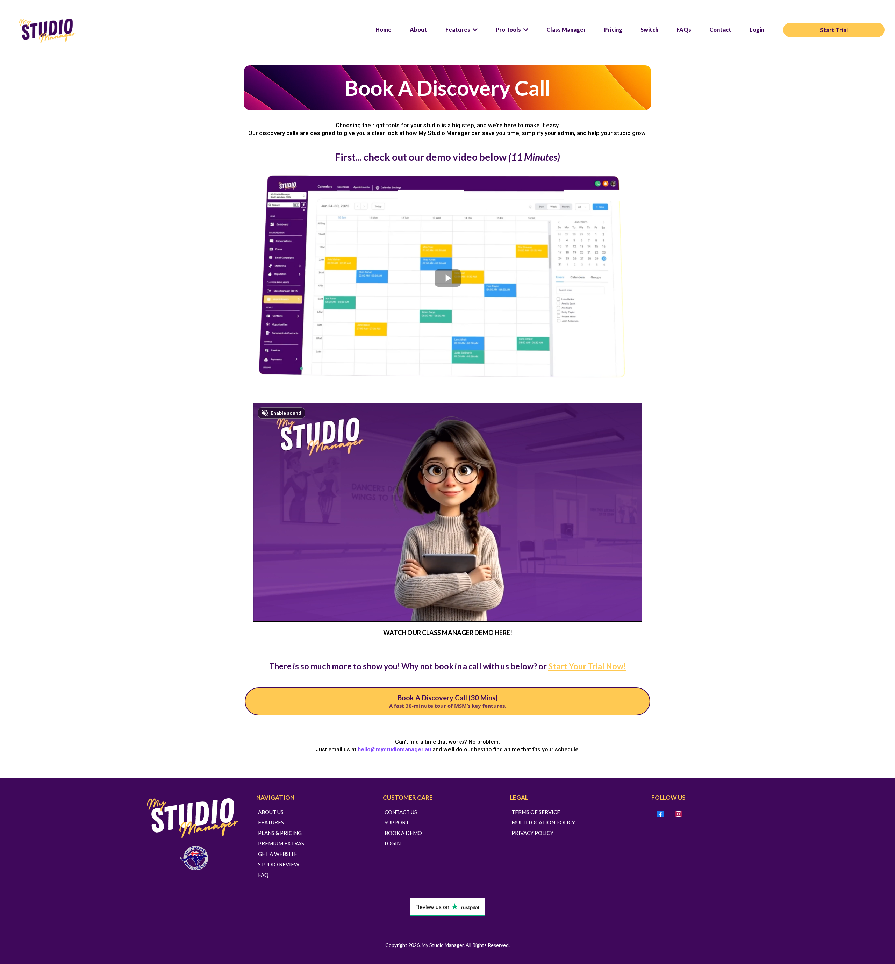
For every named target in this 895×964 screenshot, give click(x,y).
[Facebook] (660, 814)
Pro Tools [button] (509, 29)
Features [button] (458, 29)
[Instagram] (679, 814)
